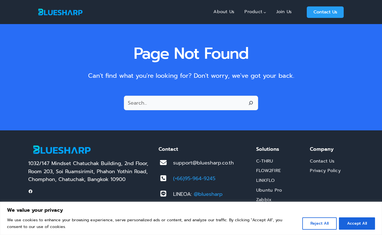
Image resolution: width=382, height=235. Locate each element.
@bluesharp (208, 194)
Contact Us (325, 12)
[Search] (251, 103)
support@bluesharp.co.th (203, 163)
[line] (163, 193)
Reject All (319, 223)
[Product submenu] (264, 12)
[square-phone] (163, 178)
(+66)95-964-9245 (194, 178)
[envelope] (163, 162)
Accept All (357, 223)
